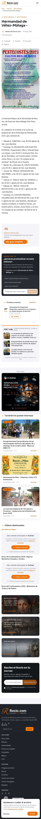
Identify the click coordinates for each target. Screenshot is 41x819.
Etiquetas (5, 785)
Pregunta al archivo (8, 768)
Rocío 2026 (5, 738)
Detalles (20, 809)
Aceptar (32, 813)
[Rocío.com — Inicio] (10, 3)
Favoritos (5, 775)
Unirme (29, 729)
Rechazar (6, 813)
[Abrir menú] (37, 3)
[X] (5, 723)
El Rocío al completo (8, 749)
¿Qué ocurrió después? (11, 286)
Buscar (4, 771)
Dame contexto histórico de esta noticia (16, 278)
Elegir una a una (13, 809)
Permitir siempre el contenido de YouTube (21, 551)
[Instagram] (8, 723)
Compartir (7, 41)
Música (4, 756)
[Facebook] (2, 723)
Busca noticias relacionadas (13, 282)
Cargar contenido (21, 547)
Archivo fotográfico (8, 781)
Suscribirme (29, 682)
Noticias (9, 8)
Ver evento (15, 317)
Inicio (3, 8)
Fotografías (5, 752)
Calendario (32, 302)
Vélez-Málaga (18, 8)
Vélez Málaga (22, 17)
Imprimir (6, 44)
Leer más (33, 450)
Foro (3, 759)
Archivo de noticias (8, 778)
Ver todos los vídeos (9, 529)
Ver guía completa (14, 242)
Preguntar (32, 291)
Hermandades (6, 745)
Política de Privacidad (18, 687)
